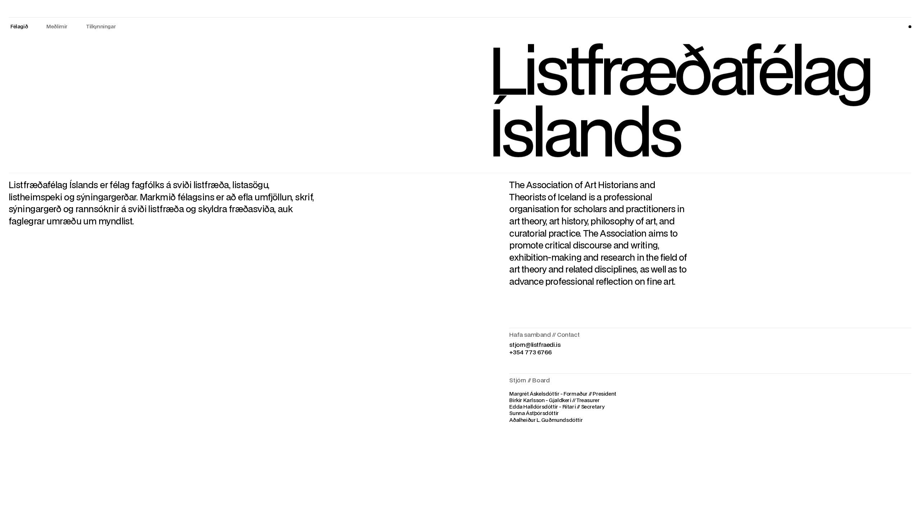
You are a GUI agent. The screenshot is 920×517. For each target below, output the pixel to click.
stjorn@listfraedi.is (534, 344)
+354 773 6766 (530, 352)
